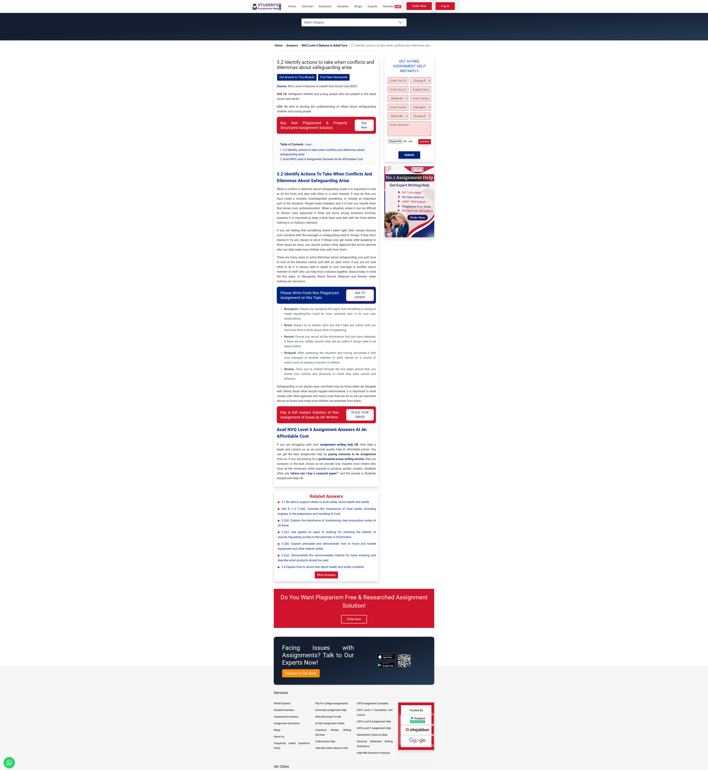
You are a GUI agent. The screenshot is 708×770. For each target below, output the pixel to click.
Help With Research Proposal (373, 753)
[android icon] (385, 665)
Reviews (392, 6)
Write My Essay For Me (328, 716)
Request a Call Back (300, 673)
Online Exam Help (325, 741)
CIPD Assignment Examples (372, 703)
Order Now (419, 6)
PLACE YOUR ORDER (360, 415)
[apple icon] (385, 656)
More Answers (326, 575)
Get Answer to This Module (296, 77)
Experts (372, 6)
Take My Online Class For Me (331, 748)
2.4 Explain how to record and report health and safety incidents (322, 567)
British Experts (282, 703)
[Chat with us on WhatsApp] (9, 763)
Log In (445, 6)
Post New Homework (333, 77)
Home (292, 6)
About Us (279, 736)
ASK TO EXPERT (360, 295)
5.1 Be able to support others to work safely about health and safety (325, 502)
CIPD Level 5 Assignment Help (374, 721)
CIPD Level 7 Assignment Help (374, 728)
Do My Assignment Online (329, 723)
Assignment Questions (287, 723)
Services (307, 6)
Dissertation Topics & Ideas (372, 734)
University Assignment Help (330, 710)
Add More (424, 142)
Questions (325, 6)
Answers (342, 6)
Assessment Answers (286, 716)
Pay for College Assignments (331, 703)
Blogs (358, 6)
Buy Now (364, 125)
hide (308, 144)
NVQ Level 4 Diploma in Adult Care (316, 45)
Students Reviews (284, 710)
